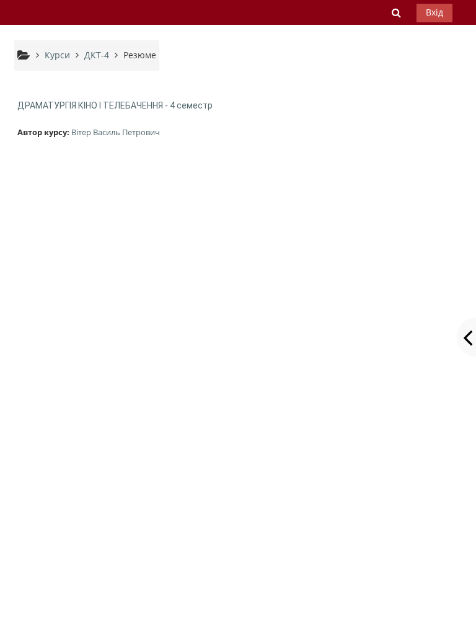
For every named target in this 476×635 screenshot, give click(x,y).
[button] (396, 12)
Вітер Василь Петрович (115, 132)
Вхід (434, 12)
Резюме (139, 55)
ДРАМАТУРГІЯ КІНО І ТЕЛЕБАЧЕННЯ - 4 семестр (115, 105)
